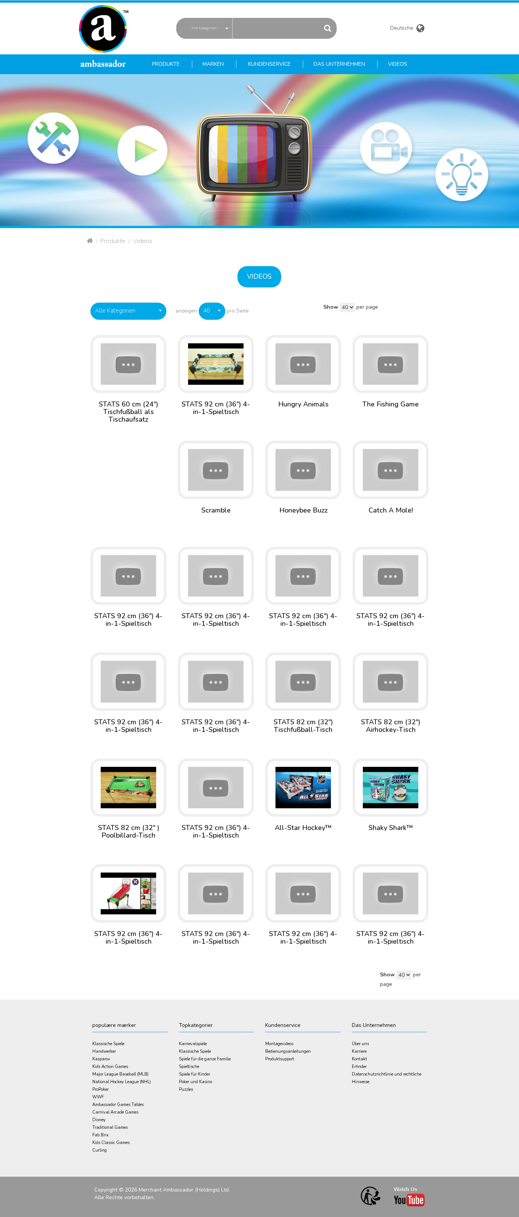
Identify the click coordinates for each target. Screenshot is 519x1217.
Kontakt (359, 1059)
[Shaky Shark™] (390, 787)
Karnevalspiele (193, 1044)
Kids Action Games (110, 1066)
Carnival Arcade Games (115, 1112)
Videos (259, 276)
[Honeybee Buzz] (303, 469)
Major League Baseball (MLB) (120, 1074)
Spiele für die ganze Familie (205, 1059)
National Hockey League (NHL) (121, 1082)
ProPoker (100, 1089)
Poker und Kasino (195, 1082)
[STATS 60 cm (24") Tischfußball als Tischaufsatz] (128, 363)
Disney (99, 1120)
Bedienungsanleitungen (288, 1051)
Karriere (359, 1051)
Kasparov (101, 1059)
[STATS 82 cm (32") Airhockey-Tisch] (390, 681)
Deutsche (402, 28)
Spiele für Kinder (194, 1074)
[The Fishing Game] (390, 363)
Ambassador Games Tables (118, 1105)
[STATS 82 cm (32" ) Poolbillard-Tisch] (128, 787)
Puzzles (186, 1089)
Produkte (112, 240)
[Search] (327, 28)
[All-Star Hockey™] (303, 787)
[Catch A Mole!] (390, 469)
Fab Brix (100, 1135)
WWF (98, 1097)
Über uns (360, 1044)
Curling (99, 1150)
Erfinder (359, 1066)
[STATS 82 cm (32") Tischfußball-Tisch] (303, 681)
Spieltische (189, 1066)
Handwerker (104, 1051)
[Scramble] (216, 469)
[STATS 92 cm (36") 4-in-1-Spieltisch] (216, 363)
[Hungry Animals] (303, 363)
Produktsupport (279, 1059)
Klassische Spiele (108, 1044)
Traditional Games (110, 1127)
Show (330, 307)
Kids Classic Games (111, 1143)
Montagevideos (279, 1044)
